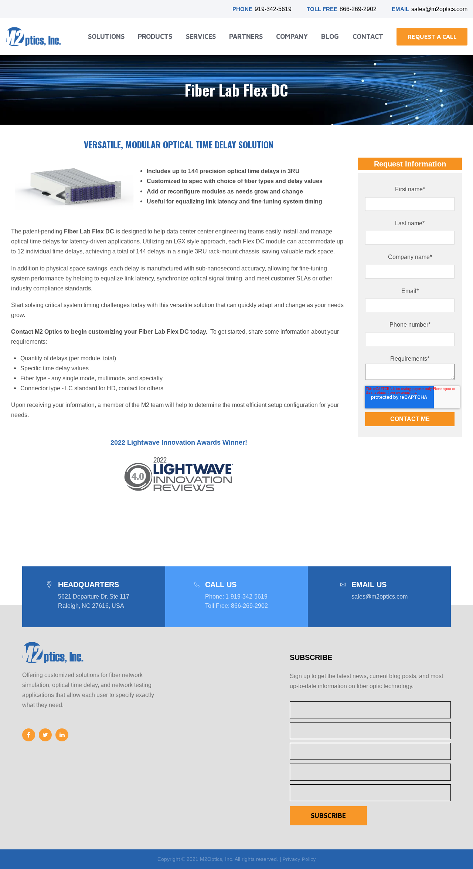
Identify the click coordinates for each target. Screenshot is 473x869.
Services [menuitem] (201, 36)
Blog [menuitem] (330, 36)
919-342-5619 (273, 9)
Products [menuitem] (155, 36)
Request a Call (432, 36)
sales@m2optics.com (439, 9)
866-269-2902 (358, 9)
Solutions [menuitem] (106, 36)
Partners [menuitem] (246, 36)
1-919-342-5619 (246, 596)
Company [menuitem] (292, 36)
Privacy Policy (299, 859)
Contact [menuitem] (368, 36)
